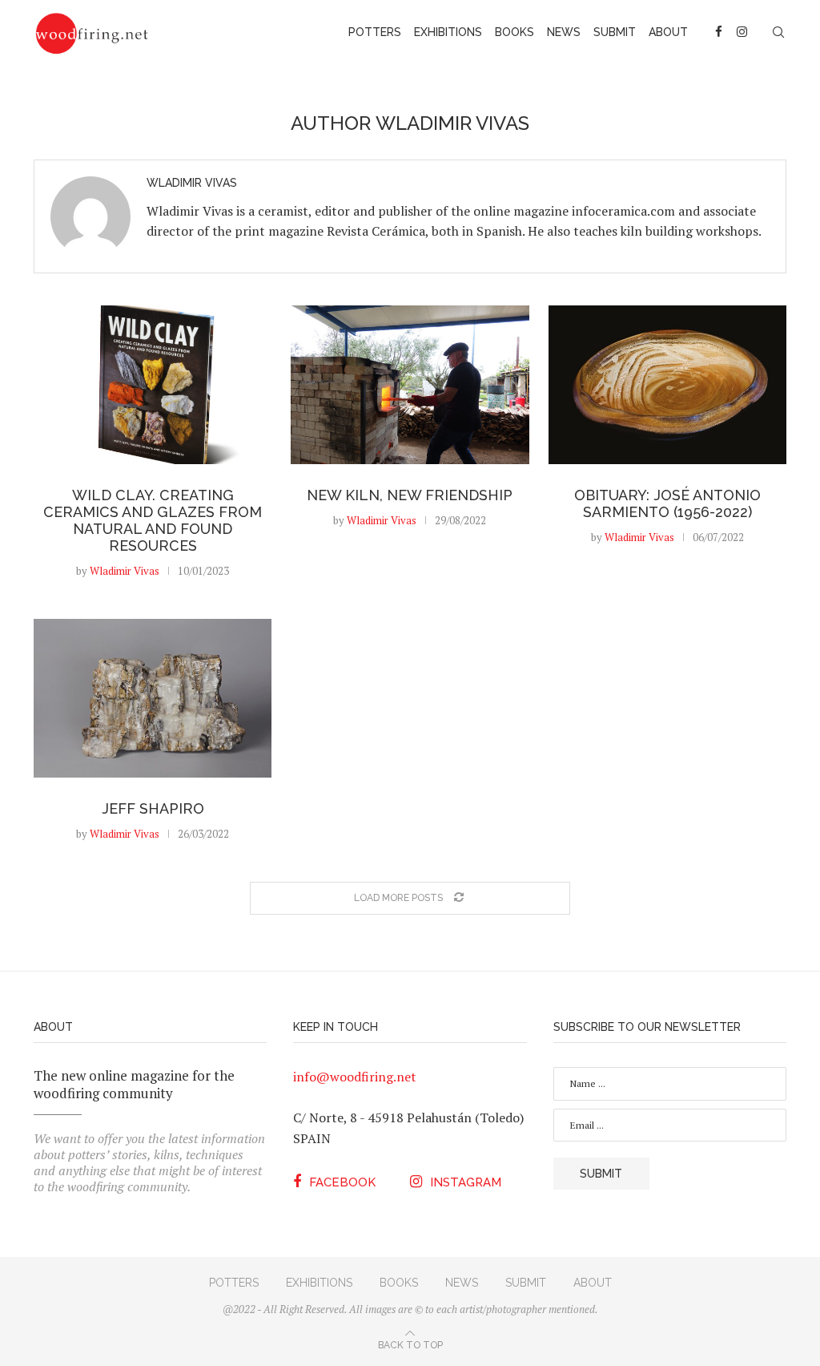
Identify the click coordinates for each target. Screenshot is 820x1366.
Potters (374, 32)
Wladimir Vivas (192, 182)
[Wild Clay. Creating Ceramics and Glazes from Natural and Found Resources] (152, 384)
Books (514, 32)
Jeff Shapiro (153, 808)
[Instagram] (742, 32)
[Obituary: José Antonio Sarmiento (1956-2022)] (667, 384)
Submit (614, 32)
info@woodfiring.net (354, 1076)
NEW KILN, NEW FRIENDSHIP (409, 495)
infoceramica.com (623, 211)
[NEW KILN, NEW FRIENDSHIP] (410, 384)
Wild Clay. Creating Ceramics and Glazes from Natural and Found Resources (152, 520)
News (564, 32)
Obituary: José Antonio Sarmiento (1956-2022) (667, 503)
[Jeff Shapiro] (152, 698)
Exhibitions (448, 32)
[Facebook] (719, 32)
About (668, 32)
